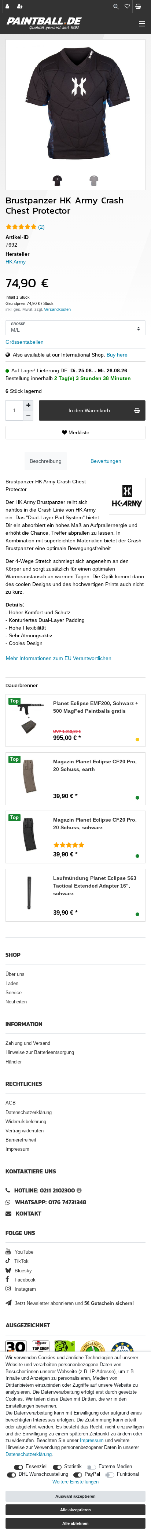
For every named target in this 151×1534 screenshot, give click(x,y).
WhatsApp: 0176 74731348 (50, 1202)
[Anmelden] (8, 6)
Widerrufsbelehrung (25, 1121)
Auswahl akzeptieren (75, 1496)
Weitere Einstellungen (75, 1482)
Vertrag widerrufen (24, 1130)
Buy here (117, 355)
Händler (13, 1062)
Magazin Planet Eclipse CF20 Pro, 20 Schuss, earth (95, 765)
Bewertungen (106, 461)
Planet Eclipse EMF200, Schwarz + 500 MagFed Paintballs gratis (95, 707)
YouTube (23, 1252)
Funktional (128, 1474)
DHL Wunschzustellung (43, 1474)
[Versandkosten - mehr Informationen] (57, 309)
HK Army (15, 262)
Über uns (15, 974)
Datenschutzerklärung (28, 1112)
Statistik (73, 1466)
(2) (41, 227)
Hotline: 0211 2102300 (44, 1190)
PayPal (92, 1474)
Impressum (17, 1149)
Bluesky (22, 1270)
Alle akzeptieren (75, 1510)
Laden (11, 983)
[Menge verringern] (28, 415)
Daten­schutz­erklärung (28, 1454)
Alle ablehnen (75, 1523)
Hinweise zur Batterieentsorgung (39, 1052)
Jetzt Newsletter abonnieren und (73, 1303)
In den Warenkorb (89, 410)
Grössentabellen (24, 342)
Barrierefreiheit (20, 1140)
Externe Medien (115, 1466)
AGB (10, 1103)
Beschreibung (46, 461)
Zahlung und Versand (27, 1043)
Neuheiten (16, 1001)
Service (13, 992)
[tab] (46, 461)
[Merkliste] (127, 6)
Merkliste (78, 432)
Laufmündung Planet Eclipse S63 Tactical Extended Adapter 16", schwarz (94, 885)
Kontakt (28, 1213)
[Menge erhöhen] (28, 405)
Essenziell (37, 1466)
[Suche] (116, 6)
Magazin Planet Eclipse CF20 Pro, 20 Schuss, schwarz (95, 823)
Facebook (24, 1280)
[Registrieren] (21, 6)
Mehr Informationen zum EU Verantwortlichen (58, 658)
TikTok (21, 1261)
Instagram (24, 1289)
